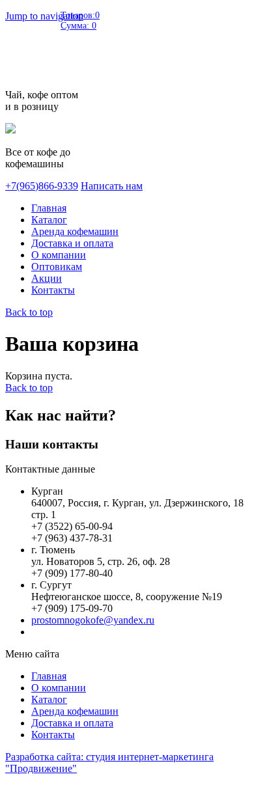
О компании (58, 254)
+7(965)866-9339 (41, 185)
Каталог (49, 219)
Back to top (29, 312)
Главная (48, 207)
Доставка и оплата (72, 243)
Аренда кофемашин (75, 231)
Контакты (53, 290)
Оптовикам (56, 266)
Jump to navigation (44, 15)
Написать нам (112, 185)
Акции (46, 278)
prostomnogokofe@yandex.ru (92, 620)
